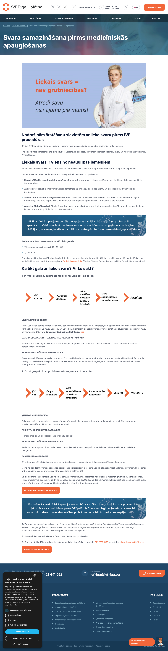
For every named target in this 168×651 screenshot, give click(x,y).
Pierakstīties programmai (36, 550)
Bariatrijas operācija (72, 261)
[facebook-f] (59, 7)
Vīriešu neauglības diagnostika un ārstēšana (109, 604)
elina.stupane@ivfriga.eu (132, 542)
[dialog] (22, 610)
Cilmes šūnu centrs (104, 631)
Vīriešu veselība (102, 610)
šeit (82, 332)
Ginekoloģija (59, 628)
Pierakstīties (154, 8)
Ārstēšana (36, 18)
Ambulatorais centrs (104, 627)
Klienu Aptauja (154, 573)
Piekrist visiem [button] (22, 632)
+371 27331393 (100, 542)
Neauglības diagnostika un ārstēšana (69, 603)
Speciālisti (157, 607)
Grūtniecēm (59, 624)
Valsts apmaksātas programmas (67, 611)
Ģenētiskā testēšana (104, 619)
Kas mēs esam (159, 603)
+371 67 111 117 (111, 6)
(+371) (49, 574)
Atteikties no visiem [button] (22, 638)
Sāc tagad (93, 18)
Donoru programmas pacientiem (67, 620)
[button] (22, 644)
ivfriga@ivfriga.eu (86, 7)
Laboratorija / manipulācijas (66, 607)
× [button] (38, 575)
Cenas (138, 18)
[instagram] (53, 7)
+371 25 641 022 (112, 8)
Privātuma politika (64, 646)
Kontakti (157, 18)
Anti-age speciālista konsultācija (109, 623)
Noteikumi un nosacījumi (84, 646)
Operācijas (100, 614)
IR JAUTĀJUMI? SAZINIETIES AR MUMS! (40, 491)
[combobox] (34, 575)
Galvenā (6, 26)
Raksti (155, 620)
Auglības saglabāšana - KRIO (66, 616)
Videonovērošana (103, 646)
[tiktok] (65, 7)
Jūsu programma (64, 18)
